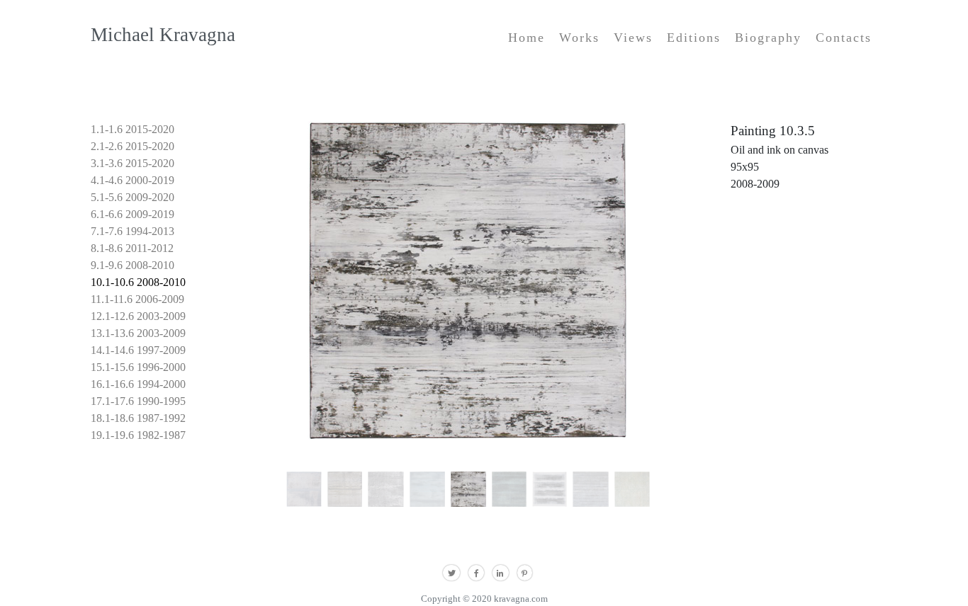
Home (526, 37)
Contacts (844, 37)
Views (633, 37)
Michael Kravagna (163, 34)
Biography (768, 37)
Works (579, 37)
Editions (694, 37)
